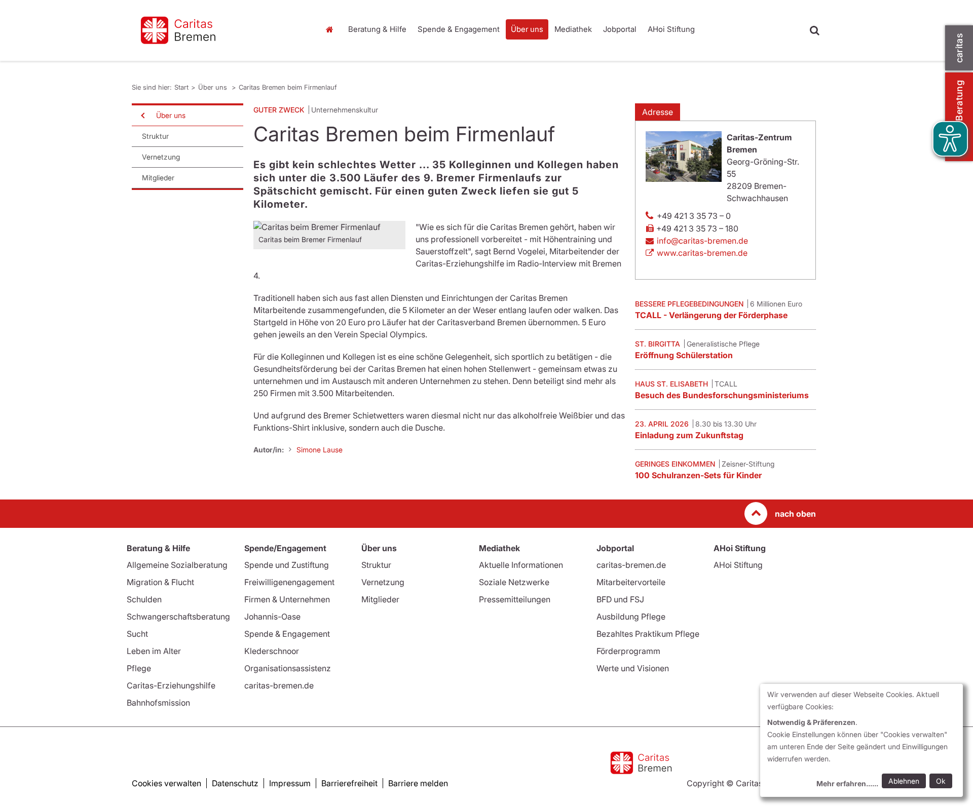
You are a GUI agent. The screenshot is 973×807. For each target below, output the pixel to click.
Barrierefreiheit (349, 783)
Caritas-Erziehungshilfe (171, 685)
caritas (959, 48)
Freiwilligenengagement (289, 582)
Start (331, 29)
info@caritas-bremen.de (702, 241)
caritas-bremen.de (279, 685)
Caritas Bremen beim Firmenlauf (288, 87)
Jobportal (620, 29)
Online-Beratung (959, 116)
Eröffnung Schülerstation (684, 355)
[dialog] (861, 740)
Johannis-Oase (272, 616)
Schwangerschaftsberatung (178, 616)
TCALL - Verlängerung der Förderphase (711, 315)
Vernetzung (161, 156)
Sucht (137, 634)
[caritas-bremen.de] (218, 30)
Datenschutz (235, 783)
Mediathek (573, 29)
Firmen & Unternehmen (287, 599)
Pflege (139, 668)
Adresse (657, 112)
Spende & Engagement (459, 29)
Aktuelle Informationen (521, 565)
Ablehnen (903, 781)
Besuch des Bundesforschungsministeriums (722, 395)
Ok (941, 781)
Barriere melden (418, 783)
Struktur (155, 136)
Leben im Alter (154, 651)
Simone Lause (319, 449)
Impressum (290, 783)
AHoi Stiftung (671, 29)
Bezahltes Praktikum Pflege (647, 634)
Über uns (527, 29)
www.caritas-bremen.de (702, 253)
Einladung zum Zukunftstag (689, 435)
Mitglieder (158, 177)
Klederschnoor (271, 651)
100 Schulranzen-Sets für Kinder (698, 475)
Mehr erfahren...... (847, 783)
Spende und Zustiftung (286, 565)
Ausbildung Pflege (630, 616)
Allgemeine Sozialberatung (177, 565)
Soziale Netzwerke (514, 582)
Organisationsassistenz (287, 668)
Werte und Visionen (632, 668)
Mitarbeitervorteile (630, 582)
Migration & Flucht (160, 582)
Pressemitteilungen (514, 599)
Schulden (144, 599)
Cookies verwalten (166, 783)
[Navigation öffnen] (142, 115)
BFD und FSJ (620, 599)
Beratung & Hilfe (377, 29)
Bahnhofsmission (158, 703)
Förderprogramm (628, 651)
